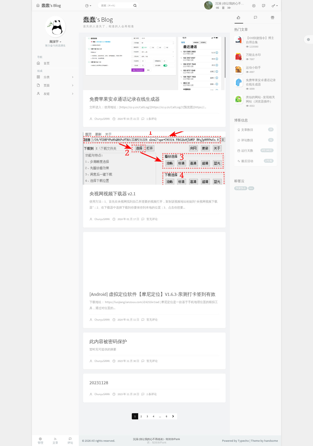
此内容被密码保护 (108, 341)
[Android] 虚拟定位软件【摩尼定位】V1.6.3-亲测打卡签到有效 (152, 294)
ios (251, 188)
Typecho (243, 441)
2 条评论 (151, 394)
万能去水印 (253, 55)
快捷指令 (241, 188)
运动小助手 (253, 67)
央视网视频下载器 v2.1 (112, 194)
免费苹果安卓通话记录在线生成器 (124, 99)
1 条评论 (151, 119)
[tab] (238, 17)
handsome (271, 441)
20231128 (98, 383)
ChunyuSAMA (102, 119)
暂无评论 (152, 219)
